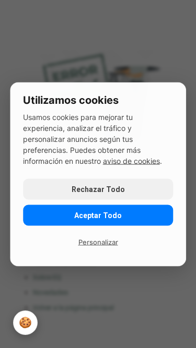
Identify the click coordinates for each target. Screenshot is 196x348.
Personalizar (98, 241)
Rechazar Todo (98, 189)
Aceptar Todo (98, 215)
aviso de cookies (131, 160)
